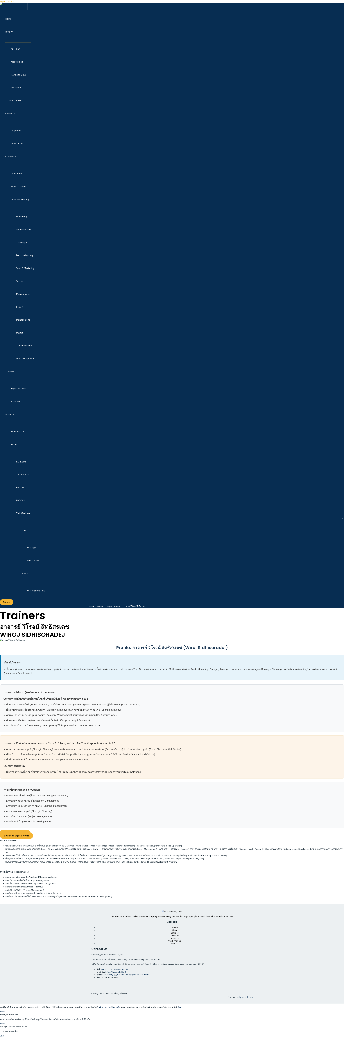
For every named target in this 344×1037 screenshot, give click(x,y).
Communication (24, 229)
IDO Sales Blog (18, 74)
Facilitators (16, 401)
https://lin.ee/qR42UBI (115, 971)
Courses (9, 156)
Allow (2, 1011)
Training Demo (13, 100)
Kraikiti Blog (17, 61)
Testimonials (22, 474)
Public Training (18, 186)
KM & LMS (21, 461)
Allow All (3, 1023)
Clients (8, 113)
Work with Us (17, 431)
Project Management (23, 313)
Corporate (16, 130)
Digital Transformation (24, 339)
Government (17, 143)
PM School (16, 87)
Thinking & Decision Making (24, 249)
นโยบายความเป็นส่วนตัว (109, 1007)
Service (19, 281)
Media (14, 444)
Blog (7, 31)
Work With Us (174, 940)
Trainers (9, 371)
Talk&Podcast (23, 513)
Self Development (25, 358)
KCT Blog (15, 48)
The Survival (33, 560)
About (8, 414)
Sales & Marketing (25, 268)
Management (23, 294)
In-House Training (20, 199)
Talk (24, 530)
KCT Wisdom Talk (36, 590)
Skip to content (7, 1)
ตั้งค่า (180, 1007)
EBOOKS (20, 500)
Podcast (20, 487)
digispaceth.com (246, 997)
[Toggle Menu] (18, 40)
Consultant (16, 173)
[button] (6, 602)
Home (8, 18)
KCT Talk (31, 547)
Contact (174, 943)
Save (2, 1035)
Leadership (21, 216)
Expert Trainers (19, 388)
